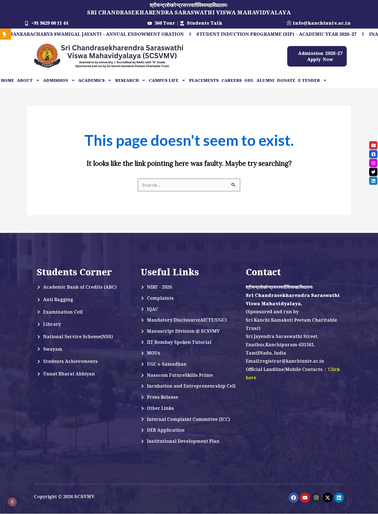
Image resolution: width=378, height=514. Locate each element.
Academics (91, 80)
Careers (231, 80)
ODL (249, 80)
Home (7, 80)
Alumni (265, 80)
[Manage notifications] (12, 501)
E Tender (309, 80)
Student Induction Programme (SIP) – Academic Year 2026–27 (250, 34)
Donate (286, 80)
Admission (55, 80)
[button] (28, 80)
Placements (204, 80)
